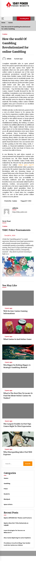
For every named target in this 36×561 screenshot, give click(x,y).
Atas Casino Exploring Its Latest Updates (17, 538)
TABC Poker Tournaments (16, 230)
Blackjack (7, 499)
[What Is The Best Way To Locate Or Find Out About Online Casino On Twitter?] (18, 380)
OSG (29, 201)
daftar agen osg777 (26, 165)
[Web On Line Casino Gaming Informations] (18, 298)
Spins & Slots (8, 504)
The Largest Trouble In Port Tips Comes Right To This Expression (17, 425)
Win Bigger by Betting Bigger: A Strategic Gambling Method (16, 366)
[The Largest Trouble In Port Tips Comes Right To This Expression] (18, 410)
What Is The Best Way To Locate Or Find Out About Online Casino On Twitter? (18, 395)
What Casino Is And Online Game (17, 339)
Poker (6, 489)
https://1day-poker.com (19, 212)
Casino (4, 34)
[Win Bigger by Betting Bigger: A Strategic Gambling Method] (18, 352)
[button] (15, 19)
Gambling (7, 483)
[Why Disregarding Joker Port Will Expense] (18, 439)
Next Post (6, 221)
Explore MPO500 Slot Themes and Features (18, 518)
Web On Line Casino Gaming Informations (15, 312)
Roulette (7, 494)
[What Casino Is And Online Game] (18, 326)
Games (6, 478)
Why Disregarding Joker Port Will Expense (17, 453)
